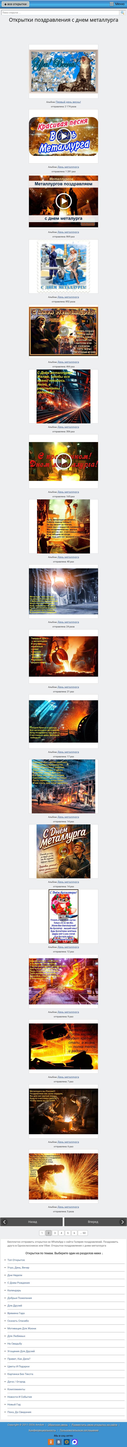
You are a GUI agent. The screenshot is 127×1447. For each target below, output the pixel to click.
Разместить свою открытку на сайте (94, 1424)
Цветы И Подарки (18, 1366)
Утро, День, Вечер (18, 1267)
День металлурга (68, 166)
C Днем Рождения (18, 1282)
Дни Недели (14, 1275)
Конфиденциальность (42, 1430)
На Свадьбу (14, 1343)
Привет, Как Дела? (18, 1358)
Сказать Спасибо (18, 1320)
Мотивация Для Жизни (21, 1328)
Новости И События (19, 1396)
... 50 (83, 1233)
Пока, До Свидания (19, 1412)
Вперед (93, 1221)
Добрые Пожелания (19, 1298)
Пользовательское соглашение (79, 1430)
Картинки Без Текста (20, 1374)
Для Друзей (14, 1305)
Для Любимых (16, 1336)
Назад (32, 1221)
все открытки (15, 4)
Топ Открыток (16, 1260)
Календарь (14, 1290)
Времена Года (16, 1313)
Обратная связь (58, 1424)
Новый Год (14, 1404)
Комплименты (16, 1389)
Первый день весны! (68, 102)
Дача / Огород (16, 1381)
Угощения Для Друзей (21, 1351)
